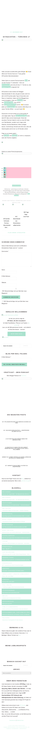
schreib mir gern (25, 481)
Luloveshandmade (8, 590)
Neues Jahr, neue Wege (7, 576)
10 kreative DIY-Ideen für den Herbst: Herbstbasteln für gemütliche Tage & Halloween (16, 448)
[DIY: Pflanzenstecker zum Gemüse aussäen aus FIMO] (16, 420)
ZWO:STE (5, 596)
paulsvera (5, 617)
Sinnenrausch (7, 563)
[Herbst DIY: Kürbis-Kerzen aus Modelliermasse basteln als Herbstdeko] (16, 455)
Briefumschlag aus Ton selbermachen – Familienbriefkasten (16, 505)
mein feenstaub (16, 14)
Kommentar (5, 251)
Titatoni (5, 541)
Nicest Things (7, 519)
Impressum (12, 720)
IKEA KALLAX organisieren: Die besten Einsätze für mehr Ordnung (17, 537)
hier (23, 478)
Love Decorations (8, 552)
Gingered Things (6, 87)
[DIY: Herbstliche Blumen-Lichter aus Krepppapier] (16, 463)
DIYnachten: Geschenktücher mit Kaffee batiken (13, 570)
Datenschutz (20, 720)
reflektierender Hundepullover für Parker (11, 598)
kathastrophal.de (24, 727)
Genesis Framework (13, 728)
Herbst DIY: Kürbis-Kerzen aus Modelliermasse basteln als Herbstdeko (16, 458)
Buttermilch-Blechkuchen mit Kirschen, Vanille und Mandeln (16, 614)
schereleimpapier (8, 535)
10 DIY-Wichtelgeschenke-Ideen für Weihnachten (16, 439)
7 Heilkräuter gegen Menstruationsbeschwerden (13, 587)
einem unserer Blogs (21, 116)
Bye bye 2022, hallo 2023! (8, 581)
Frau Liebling (7, 585)
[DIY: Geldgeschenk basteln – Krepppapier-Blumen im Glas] (16, 428)
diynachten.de (7, 546)
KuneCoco (5, 579)
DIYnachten (21, 232)
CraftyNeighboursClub (10, 104)
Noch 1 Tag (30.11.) (6, 548)
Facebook (6, 135)
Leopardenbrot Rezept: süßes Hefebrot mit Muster (13, 521)
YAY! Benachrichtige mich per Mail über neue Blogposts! (14, 292)
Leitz (26, 80)
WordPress (23, 728)
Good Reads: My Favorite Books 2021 (11, 592)
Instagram (14, 135)
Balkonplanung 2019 (7, 603)
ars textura (6, 508)
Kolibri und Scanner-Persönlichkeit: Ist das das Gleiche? (15, 609)
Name (3, 270)
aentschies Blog (8, 601)
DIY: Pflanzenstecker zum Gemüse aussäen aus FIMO (16, 422)
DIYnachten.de (6, 85)
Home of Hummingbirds (10, 606)
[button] (4, 168)
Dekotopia (20, 100)
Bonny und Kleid (8, 530)
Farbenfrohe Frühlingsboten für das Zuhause (12, 620)
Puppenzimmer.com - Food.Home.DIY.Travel (16, 612)
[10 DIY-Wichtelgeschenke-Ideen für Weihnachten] (16, 437)
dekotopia (5, 568)
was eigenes (6, 492)
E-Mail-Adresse (6, 276)
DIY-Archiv (22, 705)
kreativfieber (7, 502)
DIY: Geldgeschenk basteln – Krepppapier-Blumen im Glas (17, 431)
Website (4, 282)
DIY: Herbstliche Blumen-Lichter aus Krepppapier (16, 466)
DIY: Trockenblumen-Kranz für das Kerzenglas (12, 565)
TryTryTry (23, 375)
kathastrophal (7, 513)
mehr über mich (16, 334)
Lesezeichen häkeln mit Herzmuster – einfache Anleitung (15, 510)
